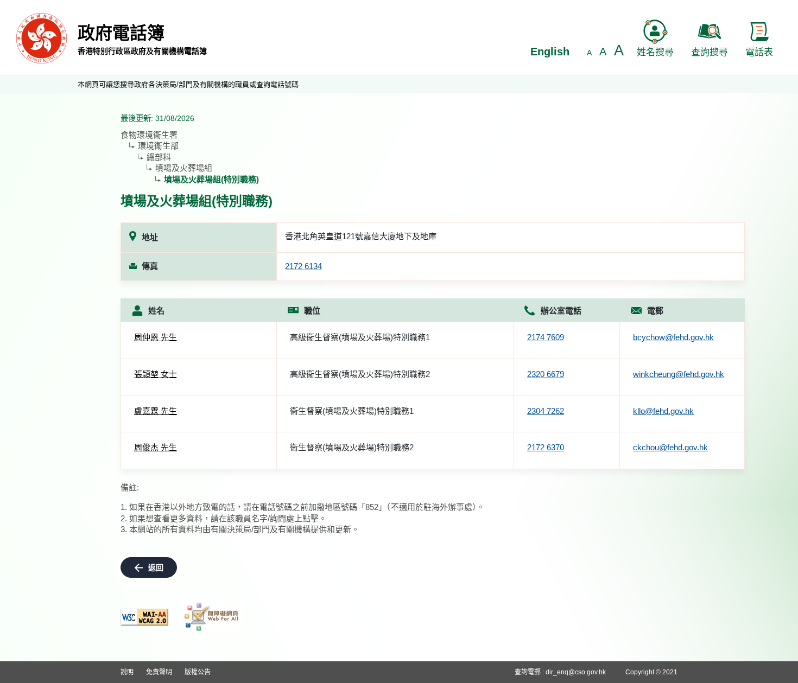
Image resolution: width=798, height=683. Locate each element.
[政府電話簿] (41, 37)
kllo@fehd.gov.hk (663, 411)
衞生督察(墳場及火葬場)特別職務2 (352, 447)
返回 (155, 567)
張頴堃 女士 (155, 374)
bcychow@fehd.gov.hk (673, 337)
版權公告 (198, 672)
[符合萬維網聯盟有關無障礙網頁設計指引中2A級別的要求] (144, 617)
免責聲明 (159, 672)
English (549, 51)
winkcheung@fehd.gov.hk (678, 374)
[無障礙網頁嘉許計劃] (211, 616)
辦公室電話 (561, 310)
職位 (312, 310)
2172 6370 (545, 447)
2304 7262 (545, 411)
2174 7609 (545, 337)
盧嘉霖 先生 (155, 411)
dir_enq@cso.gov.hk (576, 672)
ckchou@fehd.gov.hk (670, 447)
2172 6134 (303, 266)
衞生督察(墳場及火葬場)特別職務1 (352, 411)
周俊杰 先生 (155, 447)
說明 (127, 672)
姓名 (156, 310)
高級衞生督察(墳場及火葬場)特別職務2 (360, 374)
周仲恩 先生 (155, 337)
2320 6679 (545, 374)
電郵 (655, 310)
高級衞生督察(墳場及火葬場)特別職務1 (360, 337)
